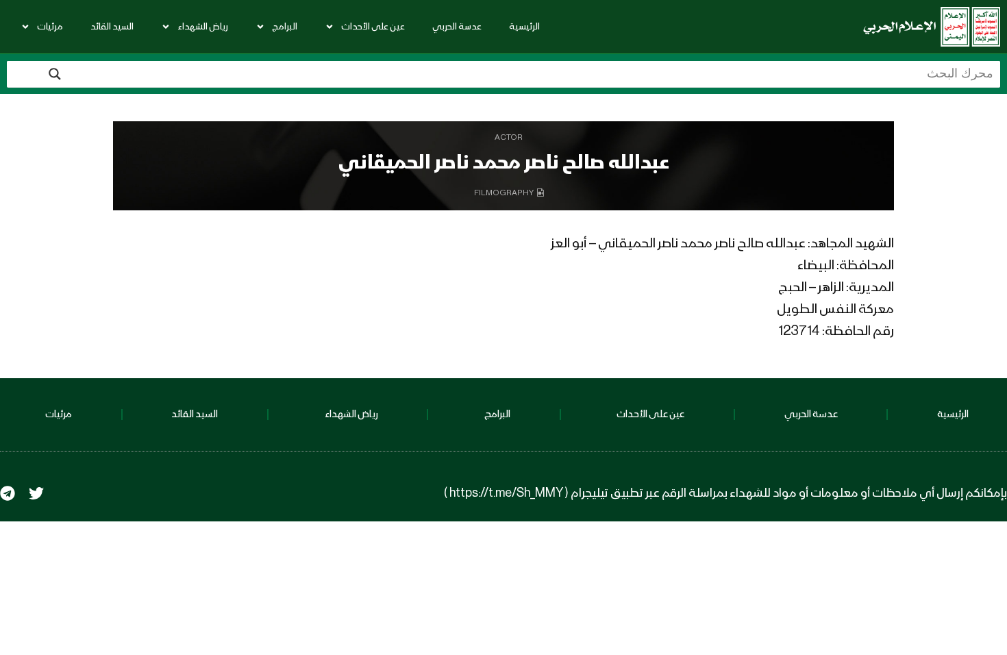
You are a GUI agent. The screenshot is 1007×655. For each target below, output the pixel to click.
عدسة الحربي (457, 27)
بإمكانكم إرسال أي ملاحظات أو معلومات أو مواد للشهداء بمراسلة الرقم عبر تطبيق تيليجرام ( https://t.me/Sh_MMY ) (725, 493)
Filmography (504, 193)
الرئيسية (524, 27)
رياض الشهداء (202, 27)
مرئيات (50, 27)
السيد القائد (112, 27)
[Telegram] (7, 493)
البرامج (284, 27)
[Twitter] (36, 493)
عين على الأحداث (373, 27)
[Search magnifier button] (54, 74)
